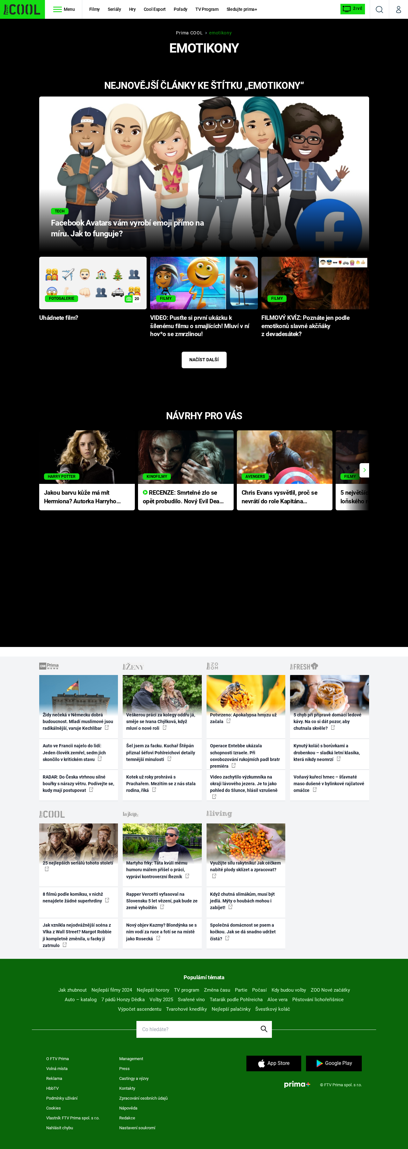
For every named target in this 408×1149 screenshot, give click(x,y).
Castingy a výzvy (134, 1078)
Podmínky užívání (61, 1098)
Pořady (180, 9)
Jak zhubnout (72, 990)
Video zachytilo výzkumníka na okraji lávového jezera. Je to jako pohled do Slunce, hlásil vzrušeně (244, 783)
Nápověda (128, 1108)
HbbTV (52, 1088)
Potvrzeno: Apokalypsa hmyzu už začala (243, 718)
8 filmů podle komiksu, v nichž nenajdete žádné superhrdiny (73, 897)
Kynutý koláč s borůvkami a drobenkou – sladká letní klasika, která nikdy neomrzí (327, 752)
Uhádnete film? (58, 317)
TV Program (206, 9)
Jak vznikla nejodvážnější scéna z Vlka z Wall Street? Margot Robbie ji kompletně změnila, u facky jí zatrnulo (77, 935)
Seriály (114, 9)
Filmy (94, 9)
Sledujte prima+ (242, 9)
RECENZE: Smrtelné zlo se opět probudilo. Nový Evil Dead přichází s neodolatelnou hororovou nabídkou (183, 497)
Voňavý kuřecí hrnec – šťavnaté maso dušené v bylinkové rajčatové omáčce (329, 783)
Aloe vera (277, 999)
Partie (241, 990)
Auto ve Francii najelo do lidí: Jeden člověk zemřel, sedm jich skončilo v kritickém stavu (74, 752)
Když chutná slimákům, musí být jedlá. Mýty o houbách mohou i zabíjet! (242, 901)
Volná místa (57, 1068)
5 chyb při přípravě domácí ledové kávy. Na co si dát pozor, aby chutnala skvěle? (327, 721)
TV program (186, 990)
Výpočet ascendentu (139, 1009)
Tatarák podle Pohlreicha (236, 999)
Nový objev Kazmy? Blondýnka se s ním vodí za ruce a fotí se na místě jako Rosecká (161, 932)
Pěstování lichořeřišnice (318, 999)
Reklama (54, 1078)
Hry (132, 9)
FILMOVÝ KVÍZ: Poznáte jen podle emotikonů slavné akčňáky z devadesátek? (305, 326)
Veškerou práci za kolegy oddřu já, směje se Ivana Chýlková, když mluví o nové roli (160, 721)
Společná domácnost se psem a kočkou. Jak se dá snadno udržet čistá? (243, 932)
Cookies (53, 1108)
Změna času (217, 990)
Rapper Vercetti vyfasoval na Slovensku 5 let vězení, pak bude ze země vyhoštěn (162, 901)
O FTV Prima (57, 1058)
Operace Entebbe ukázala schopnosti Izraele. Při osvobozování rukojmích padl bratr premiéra (245, 756)
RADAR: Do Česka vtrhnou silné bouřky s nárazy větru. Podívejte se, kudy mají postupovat (78, 783)
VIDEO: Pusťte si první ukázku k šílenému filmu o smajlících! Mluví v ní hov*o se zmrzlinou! (199, 326)
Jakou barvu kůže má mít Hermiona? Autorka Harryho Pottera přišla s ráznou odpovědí (80, 497)
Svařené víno (191, 999)
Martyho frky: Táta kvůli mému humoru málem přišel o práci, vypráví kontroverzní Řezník (156, 869)
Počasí (259, 990)
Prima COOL (189, 32)
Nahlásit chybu (59, 1127)
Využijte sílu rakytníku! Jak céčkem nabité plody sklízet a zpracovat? (245, 866)
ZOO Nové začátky (330, 990)
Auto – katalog (81, 999)
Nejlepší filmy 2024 (111, 990)
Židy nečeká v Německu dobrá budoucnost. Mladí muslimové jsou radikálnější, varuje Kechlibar (78, 721)
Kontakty (127, 1088)
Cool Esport (155, 9)
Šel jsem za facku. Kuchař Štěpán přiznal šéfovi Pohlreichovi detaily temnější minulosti (160, 752)
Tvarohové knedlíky (186, 1009)
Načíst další (204, 359)
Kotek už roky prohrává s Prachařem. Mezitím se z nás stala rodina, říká (161, 783)
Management (131, 1058)
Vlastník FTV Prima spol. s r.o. (72, 1118)
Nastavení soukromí (137, 1127)
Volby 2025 (161, 999)
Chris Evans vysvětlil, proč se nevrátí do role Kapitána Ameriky (279, 497)
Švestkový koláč (272, 1009)
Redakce (127, 1118)
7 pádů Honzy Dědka (123, 999)
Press (124, 1068)
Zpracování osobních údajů (143, 1098)
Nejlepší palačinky (231, 1009)
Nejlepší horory (153, 990)
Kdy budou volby (289, 990)
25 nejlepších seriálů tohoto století (78, 862)
